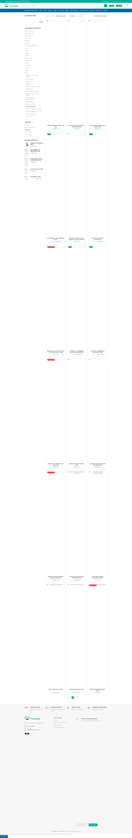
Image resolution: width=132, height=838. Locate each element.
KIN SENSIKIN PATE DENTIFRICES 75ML (35, 150)
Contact (119, 5)
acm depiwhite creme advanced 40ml (55, 239)
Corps (26, 48)
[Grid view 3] (88, 16)
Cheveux (27, 43)
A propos (56, 720)
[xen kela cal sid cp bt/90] (27, 171)
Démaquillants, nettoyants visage (32, 76)
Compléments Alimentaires (31, 45)
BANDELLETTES (29, 31)
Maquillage (28, 84)
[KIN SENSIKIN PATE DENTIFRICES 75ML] (27, 152)
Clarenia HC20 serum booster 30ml (76, 464)
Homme (27, 50)
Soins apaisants (29, 101)
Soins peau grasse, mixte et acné (34, 111)
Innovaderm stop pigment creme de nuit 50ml (97, 351)
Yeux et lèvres (29, 116)
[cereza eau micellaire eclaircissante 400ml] (97, 523)
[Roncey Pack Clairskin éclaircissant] (97, 185)
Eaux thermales (29, 79)
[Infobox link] (34, 709)
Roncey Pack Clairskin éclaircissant (97, 239)
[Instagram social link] (127, 1)
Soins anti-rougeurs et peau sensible (32, 94)
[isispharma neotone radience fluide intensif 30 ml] (55, 523)
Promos (27, 68)
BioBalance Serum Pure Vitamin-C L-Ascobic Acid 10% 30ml (55, 351)
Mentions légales (58, 725)
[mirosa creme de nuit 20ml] (55, 636)
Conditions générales (59, 727)
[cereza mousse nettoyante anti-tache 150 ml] (76, 523)
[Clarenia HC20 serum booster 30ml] (76, 410)
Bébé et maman (29, 35)
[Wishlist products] (124, 5)
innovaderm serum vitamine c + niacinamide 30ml (76, 126)
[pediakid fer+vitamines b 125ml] (27, 144)
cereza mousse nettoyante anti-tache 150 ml (76, 577)
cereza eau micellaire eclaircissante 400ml (97, 577)
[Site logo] (11, 5)
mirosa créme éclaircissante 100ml (97, 690)
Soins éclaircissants (31, 106)
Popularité (27, 125)
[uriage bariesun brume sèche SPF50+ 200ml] (27, 162)
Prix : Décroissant (29, 134)
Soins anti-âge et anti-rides (32, 91)
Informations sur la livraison (60, 722)
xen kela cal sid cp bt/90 (36, 169)
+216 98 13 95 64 (106, 1)
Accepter (3, 836)
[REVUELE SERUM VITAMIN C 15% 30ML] (55, 72)
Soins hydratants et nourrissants (33, 109)
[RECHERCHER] (105, 5)
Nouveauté (27, 129)
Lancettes (27, 55)
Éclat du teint (29, 81)
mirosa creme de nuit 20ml (56, 689)
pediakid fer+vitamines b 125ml (36, 143)
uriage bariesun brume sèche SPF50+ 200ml (36, 159)
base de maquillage (29, 33)
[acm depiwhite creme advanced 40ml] (55, 185)
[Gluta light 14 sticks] (27, 178)
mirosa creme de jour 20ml (77, 689)
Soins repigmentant (30, 114)
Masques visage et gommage (33, 86)
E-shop (112, 5)
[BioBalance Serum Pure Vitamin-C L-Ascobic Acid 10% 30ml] (55, 298)
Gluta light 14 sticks (35, 176)
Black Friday (28, 40)
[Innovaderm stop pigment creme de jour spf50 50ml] (76, 298)
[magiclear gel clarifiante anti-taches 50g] (55, 410)
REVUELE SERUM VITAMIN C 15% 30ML (55, 126)
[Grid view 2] (86, 16)
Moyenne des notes (29, 127)
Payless (26, 63)
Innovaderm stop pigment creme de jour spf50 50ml (76, 351)
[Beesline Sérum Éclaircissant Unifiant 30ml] (97, 72)
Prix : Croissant (28, 132)
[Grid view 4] (90, 16)
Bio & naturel (28, 38)
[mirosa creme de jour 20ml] (76, 636)
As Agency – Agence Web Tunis (59, 831)
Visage (26, 72)
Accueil (47, 16)
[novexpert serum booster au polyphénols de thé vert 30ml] (76, 185)
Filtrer (41, 21)
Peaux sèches (29, 89)
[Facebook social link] (125, 1)
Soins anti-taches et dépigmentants (30, 98)
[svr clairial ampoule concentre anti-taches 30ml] (97, 410)
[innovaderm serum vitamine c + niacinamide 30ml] (76, 72)
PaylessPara (28, 65)
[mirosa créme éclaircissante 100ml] (97, 636)
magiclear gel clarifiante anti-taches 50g (55, 464)
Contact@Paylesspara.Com (33, 729)
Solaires (26, 70)
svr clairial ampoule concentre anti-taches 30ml (97, 464)
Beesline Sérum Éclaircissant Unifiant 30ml (97, 126)
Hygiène (27, 53)
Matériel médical (29, 58)
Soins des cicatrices (30, 104)
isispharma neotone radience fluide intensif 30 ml (55, 577)
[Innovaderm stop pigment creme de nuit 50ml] (97, 298)
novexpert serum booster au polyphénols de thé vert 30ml (76, 239)
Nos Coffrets (28, 60)
